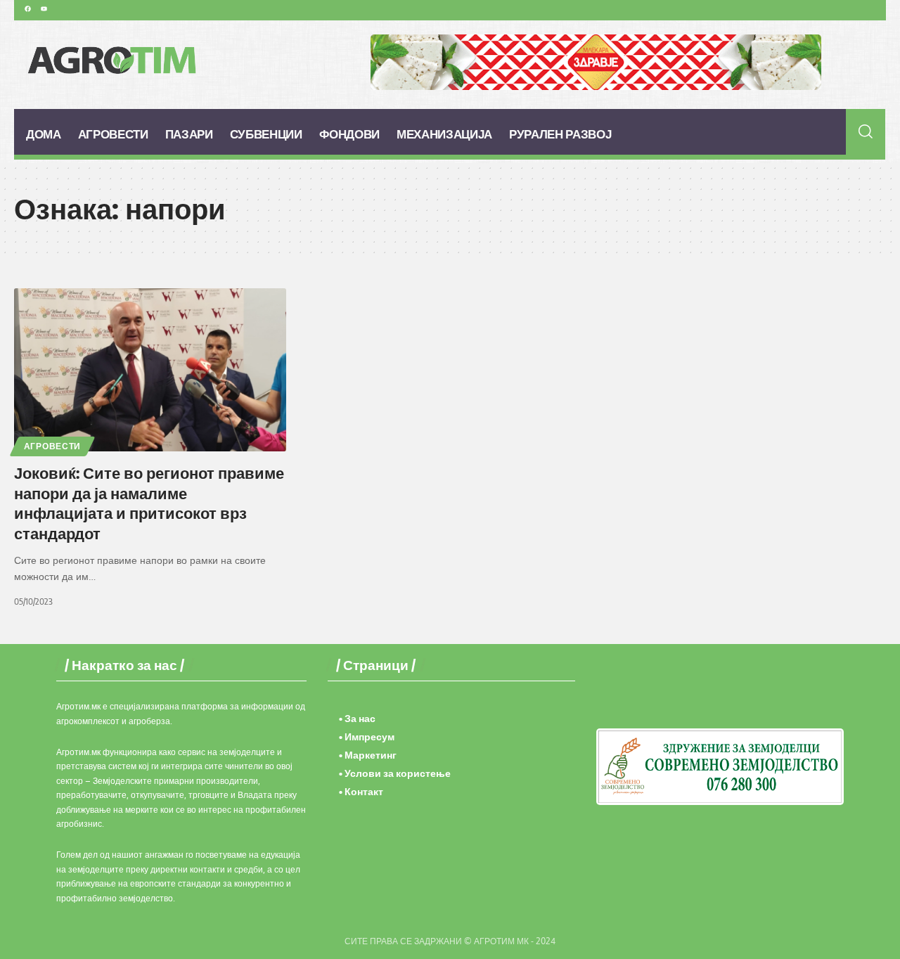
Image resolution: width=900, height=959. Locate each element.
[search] (865, 131)
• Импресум (366, 736)
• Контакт (361, 791)
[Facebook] (27, 8)
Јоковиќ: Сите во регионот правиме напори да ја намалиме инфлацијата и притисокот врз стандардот (149, 503)
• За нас (357, 718)
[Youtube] (43, 8)
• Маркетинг (368, 755)
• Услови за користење (395, 773)
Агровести (52, 446)
